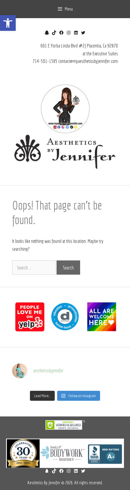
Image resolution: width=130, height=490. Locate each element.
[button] (8, 23)
